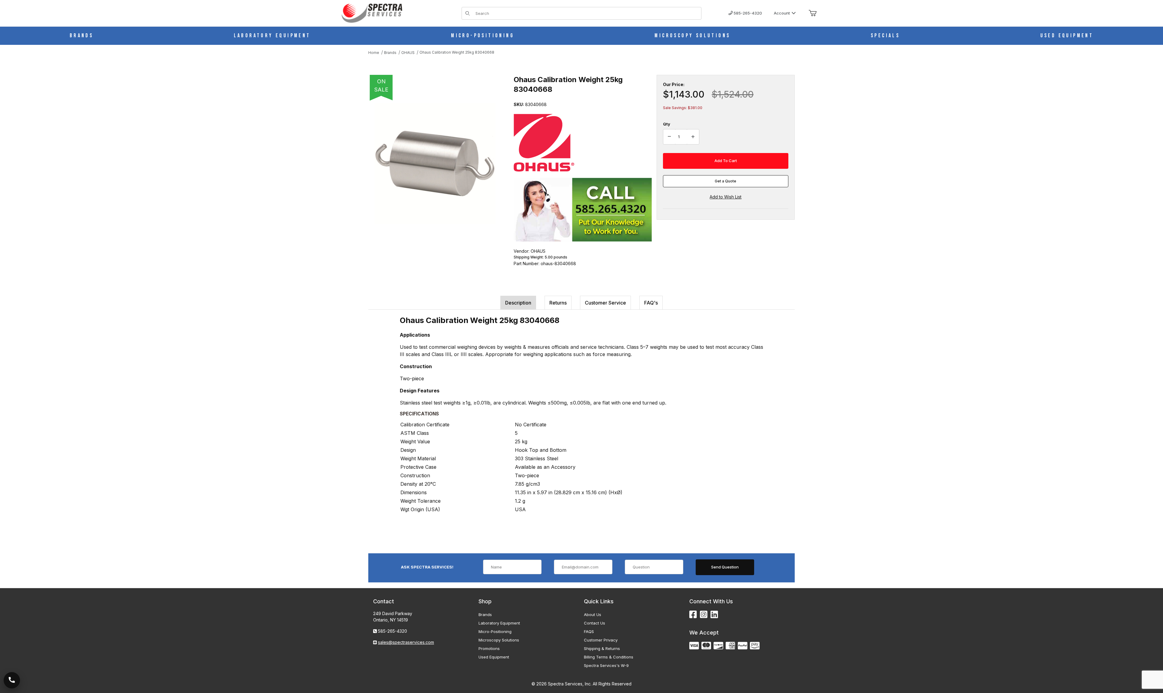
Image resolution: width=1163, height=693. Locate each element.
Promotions (489, 648)
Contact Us (594, 623)
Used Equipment (494, 657)
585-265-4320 (747, 13)
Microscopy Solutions (499, 640)
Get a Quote (725, 181)
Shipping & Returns (602, 648)
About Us (592, 614)
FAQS (589, 631)
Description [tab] (518, 303)
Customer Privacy (601, 640)
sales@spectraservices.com (406, 642)
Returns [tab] (558, 303)
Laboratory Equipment (499, 623)
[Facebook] (693, 614)
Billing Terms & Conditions (608, 657)
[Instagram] (703, 614)
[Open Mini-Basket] (813, 13)
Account (782, 13)
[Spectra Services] (372, 12)
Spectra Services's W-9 (606, 665)
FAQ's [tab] (651, 303)
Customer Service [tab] (605, 303)
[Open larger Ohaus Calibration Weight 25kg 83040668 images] (434, 163)
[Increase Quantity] (693, 137)
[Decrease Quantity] (669, 137)
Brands (485, 614)
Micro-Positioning (495, 631)
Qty (666, 124)
